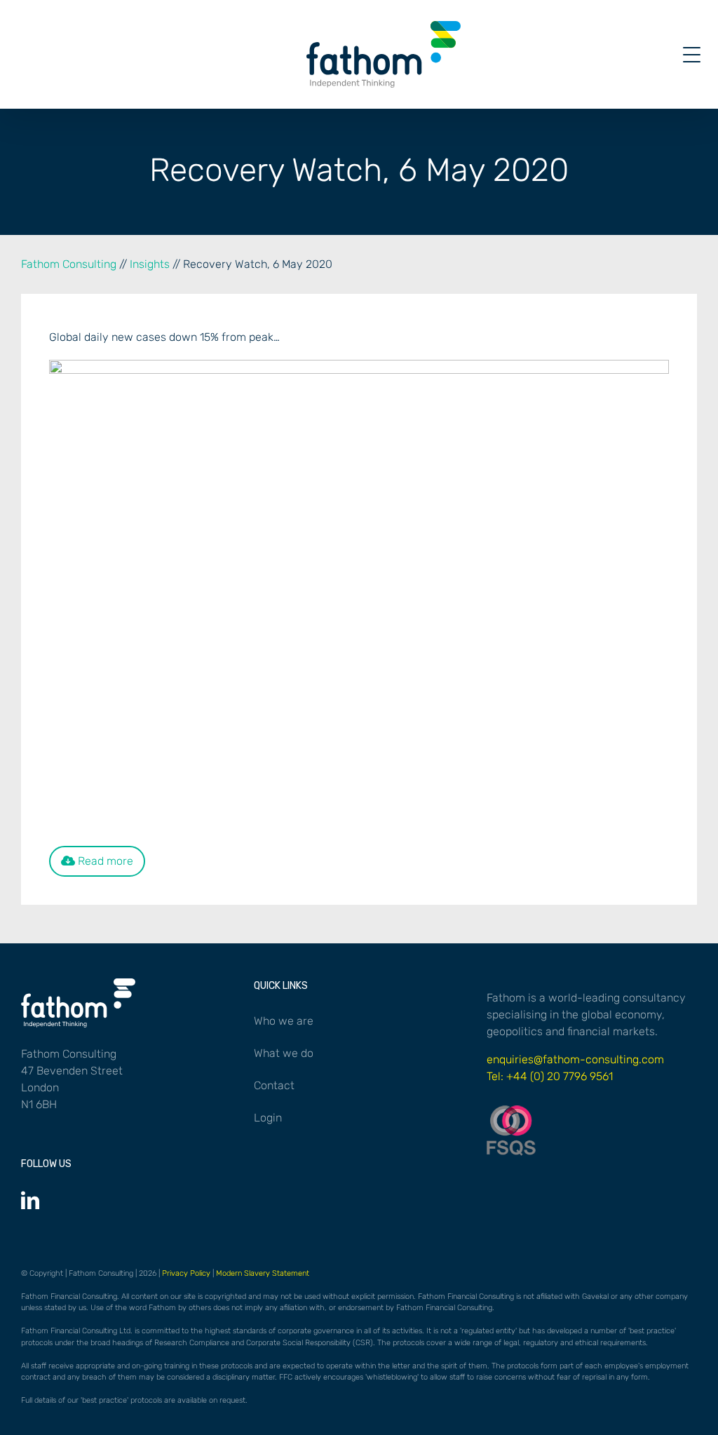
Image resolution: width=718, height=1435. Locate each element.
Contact (274, 1085)
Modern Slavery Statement (262, 1273)
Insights (150, 264)
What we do (283, 1053)
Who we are (283, 1021)
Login (268, 1117)
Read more (104, 861)
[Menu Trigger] (691, 54)
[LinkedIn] (30, 1200)
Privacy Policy (186, 1273)
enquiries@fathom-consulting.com (575, 1059)
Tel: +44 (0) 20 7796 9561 (550, 1076)
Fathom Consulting (68, 264)
